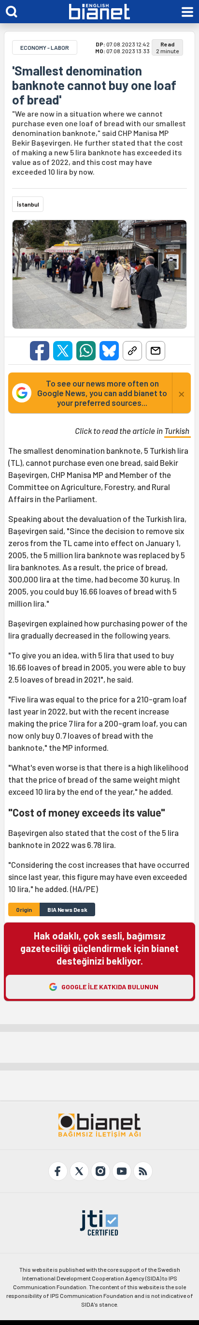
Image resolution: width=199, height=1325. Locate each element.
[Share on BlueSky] (109, 350)
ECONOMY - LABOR (44, 47)
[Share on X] (62, 350)
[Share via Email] (155, 350)
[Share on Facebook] (39, 350)
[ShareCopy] (132, 350)
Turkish (177, 430)
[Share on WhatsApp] (86, 350)
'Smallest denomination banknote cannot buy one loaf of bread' (94, 85)
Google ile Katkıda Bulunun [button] (109, 987)
